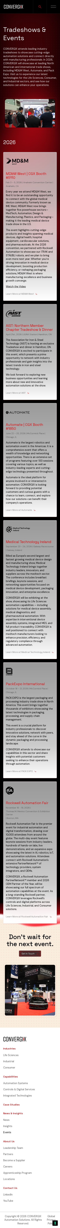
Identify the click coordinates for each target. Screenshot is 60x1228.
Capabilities (10, 1076)
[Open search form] (39, 6)
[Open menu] (53, 6)
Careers (7, 1166)
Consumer (9, 1067)
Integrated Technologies (17, 1095)
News (6, 1120)
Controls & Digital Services (19, 1089)
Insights (7, 1126)
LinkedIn (8, 1194)
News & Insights (13, 1113)
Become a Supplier (14, 1160)
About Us (9, 1141)
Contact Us (10, 1188)
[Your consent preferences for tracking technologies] (55, 1223)
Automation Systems (15, 1083)
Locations (9, 1179)
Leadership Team (13, 1148)
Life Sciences (11, 1055)
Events (7, 1132)
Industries (9, 1048)
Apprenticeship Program (17, 1173)
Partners (8, 1154)
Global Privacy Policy (51, 1220)
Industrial (8, 1061)
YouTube (8, 1201)
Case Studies (11, 1104)
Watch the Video (16, 286)
